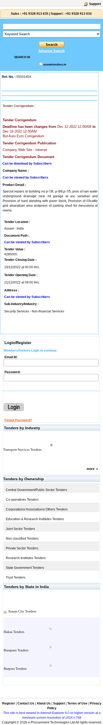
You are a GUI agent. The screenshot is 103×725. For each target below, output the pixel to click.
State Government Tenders (25, 568)
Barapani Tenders (16, 650)
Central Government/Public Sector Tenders (36, 490)
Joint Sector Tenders (20, 529)
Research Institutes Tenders (26, 558)
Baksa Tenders (14, 632)
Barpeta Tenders (15, 669)
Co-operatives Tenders (22, 499)
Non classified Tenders (22, 538)
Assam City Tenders (22, 611)
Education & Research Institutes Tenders (35, 519)
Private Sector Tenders (22, 548)
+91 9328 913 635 (34, 14)
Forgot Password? (18, 420)
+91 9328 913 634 (78, 14)
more (91, 469)
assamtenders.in (54, 64)
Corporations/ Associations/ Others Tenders (37, 509)
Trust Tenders (15, 577)
